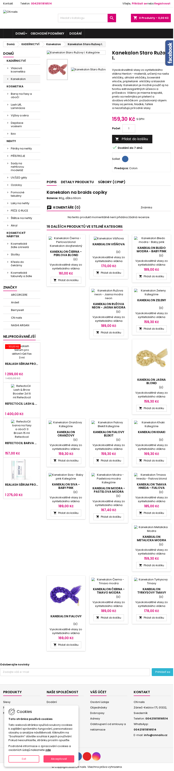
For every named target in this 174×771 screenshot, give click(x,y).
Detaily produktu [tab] (77, 182)
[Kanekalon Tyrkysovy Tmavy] (151, 581)
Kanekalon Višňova (109, 244)
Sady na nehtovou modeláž (17, 166)
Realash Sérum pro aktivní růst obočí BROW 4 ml (21, 484)
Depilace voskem (17, 124)
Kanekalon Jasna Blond (151, 381)
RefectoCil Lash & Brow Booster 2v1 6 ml (21, 403)
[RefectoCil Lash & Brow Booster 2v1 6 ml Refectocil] (21, 391)
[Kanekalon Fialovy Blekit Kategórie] (108, 424)
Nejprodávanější (19, 336)
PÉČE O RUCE (19, 211)
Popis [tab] (52, 182)
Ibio (13, 134)
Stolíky (15, 254)
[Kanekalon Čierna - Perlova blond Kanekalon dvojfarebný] (66, 242)
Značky (10, 287)
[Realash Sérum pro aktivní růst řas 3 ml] (21, 352)
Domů (21, 33)
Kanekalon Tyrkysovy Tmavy (151, 591)
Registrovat (162, 3)
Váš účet (98, 692)
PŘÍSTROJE (18, 156)
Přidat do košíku (131, 139)
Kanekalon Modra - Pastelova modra (109, 490)
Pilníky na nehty (21, 148)
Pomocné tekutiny (17, 194)
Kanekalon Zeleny (151, 300)
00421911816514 (41, 3)
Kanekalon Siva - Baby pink (66, 486)
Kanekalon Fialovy (66, 616)
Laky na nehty (20, 203)
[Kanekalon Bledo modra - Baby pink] (151, 240)
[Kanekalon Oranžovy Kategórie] (66, 424)
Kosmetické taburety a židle (21, 274)
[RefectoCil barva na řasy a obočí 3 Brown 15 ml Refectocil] (21, 429)
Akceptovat (59, 759)
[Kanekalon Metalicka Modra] (151, 529)
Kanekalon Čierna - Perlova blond (66, 253)
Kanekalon (18, 79)
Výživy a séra (20, 115)
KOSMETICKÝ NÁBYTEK (16, 234)
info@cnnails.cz (155, 735)
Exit (24, 759)
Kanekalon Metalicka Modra (151, 538)
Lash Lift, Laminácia (18, 106)
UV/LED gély (19, 178)
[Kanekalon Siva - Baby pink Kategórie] (66, 477)
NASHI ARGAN (19, 325)
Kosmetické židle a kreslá (20, 245)
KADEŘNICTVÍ (16, 61)
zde (48, 750)
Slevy (6, 702)
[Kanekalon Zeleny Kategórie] (151, 292)
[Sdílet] (125, 159)
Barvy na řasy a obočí (21, 95)
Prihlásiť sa (162, 672)
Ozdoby (16, 185)
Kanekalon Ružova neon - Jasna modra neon (108, 307)
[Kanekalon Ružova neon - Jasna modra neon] (108, 294)
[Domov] (8, 33)
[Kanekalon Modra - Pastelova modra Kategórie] (108, 478)
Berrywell (17, 310)
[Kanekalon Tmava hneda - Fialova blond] (151, 477)
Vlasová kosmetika (18, 70)
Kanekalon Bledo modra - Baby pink (151, 249)
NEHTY (11, 141)
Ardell (14, 302)
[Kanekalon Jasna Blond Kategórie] (151, 358)
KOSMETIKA (15, 86)
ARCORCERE (19, 295)
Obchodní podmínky (47, 33)
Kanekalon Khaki (151, 432)
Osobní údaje (99, 702)
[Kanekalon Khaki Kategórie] (151, 424)
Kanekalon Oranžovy (66, 434)
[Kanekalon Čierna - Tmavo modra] (108, 581)
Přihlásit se (139, 3)
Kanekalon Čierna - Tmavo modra (109, 591)
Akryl (14, 225)
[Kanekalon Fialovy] (66, 595)
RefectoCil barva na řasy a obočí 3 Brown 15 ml (21, 443)
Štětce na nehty (21, 218)
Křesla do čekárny (17, 263)
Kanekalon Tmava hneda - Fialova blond (151, 487)
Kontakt (8, 3)
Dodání (75, 33)
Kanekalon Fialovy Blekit (108, 434)
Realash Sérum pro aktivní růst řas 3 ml (21, 363)
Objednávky (98, 707)
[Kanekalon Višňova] (108, 238)
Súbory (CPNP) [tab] (111, 182)
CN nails (16, 318)
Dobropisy (97, 713)
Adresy (95, 719)
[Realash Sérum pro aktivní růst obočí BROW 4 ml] (21, 469)
